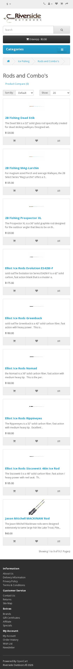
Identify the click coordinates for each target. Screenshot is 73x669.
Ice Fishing (23, 61)
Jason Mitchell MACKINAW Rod (27, 518)
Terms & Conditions (14, 585)
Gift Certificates (11, 617)
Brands (7, 614)
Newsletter (9, 647)
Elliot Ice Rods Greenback (23, 318)
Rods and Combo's (48, 61)
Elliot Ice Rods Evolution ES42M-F (29, 268)
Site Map (7, 603)
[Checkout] (66, 3)
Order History (10, 639)
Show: (45, 92)
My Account (9, 636)
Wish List (7, 643)
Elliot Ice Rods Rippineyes (23, 418)
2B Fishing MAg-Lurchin (22, 168)
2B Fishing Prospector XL (23, 218)
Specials (7, 625)
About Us (8, 573)
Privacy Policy (10, 581)
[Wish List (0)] (56, 3)
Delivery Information (14, 577)
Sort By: (9, 92)
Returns (7, 599)
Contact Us (9, 595)
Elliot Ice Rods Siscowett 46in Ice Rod (32, 468)
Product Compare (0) (17, 83)
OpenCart (22, 661)
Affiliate (7, 621)
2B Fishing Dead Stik (20, 118)
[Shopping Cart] (61, 3)
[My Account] (50, 3)
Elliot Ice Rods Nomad (21, 368)
